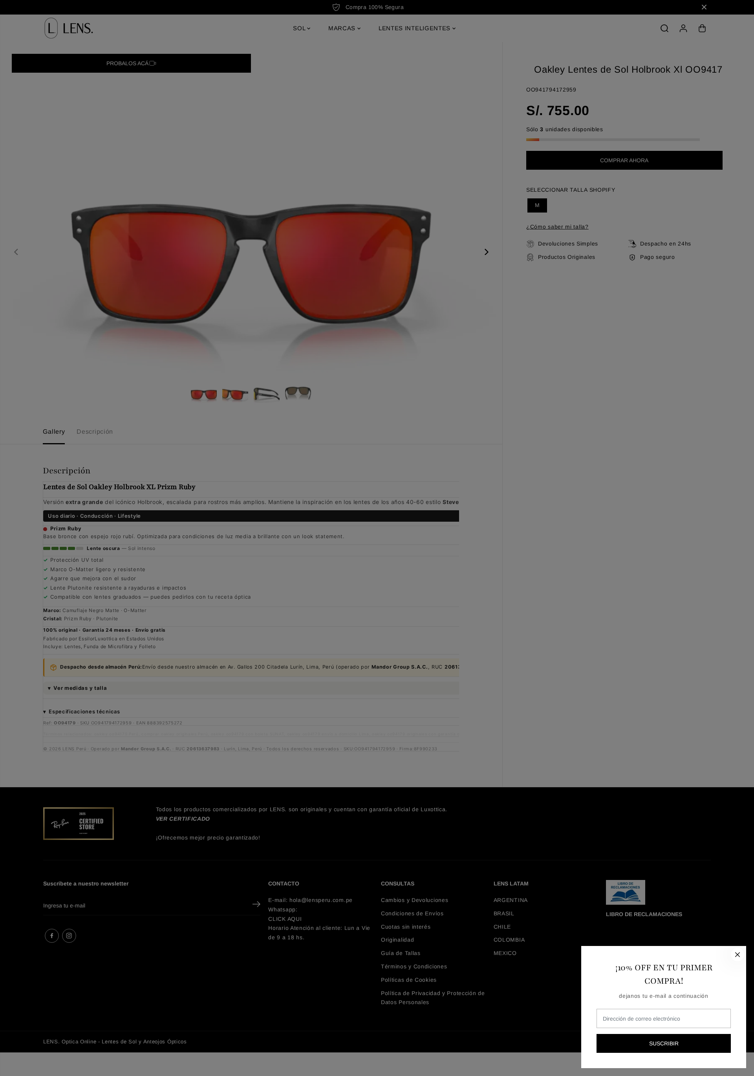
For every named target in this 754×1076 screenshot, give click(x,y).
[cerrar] (737, 954)
